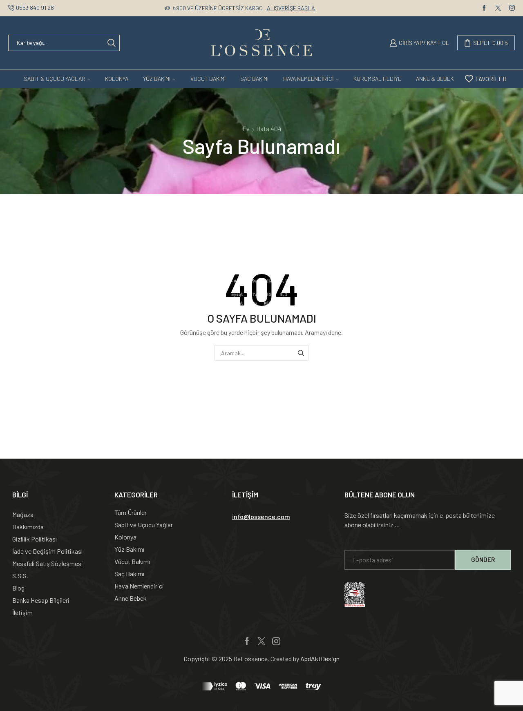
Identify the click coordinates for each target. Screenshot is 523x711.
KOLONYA (116, 78)
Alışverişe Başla (291, 7)
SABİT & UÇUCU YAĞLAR (54, 78)
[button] (261, 516)
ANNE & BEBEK (435, 78)
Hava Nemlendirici (308, 78)
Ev (246, 128)
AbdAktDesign (320, 658)
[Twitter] (498, 8)
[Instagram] (512, 8)
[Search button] (111, 43)
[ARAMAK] (300, 353)
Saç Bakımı (254, 78)
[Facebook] (484, 8)
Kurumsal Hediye (377, 78)
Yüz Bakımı (156, 78)
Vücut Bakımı (208, 78)
